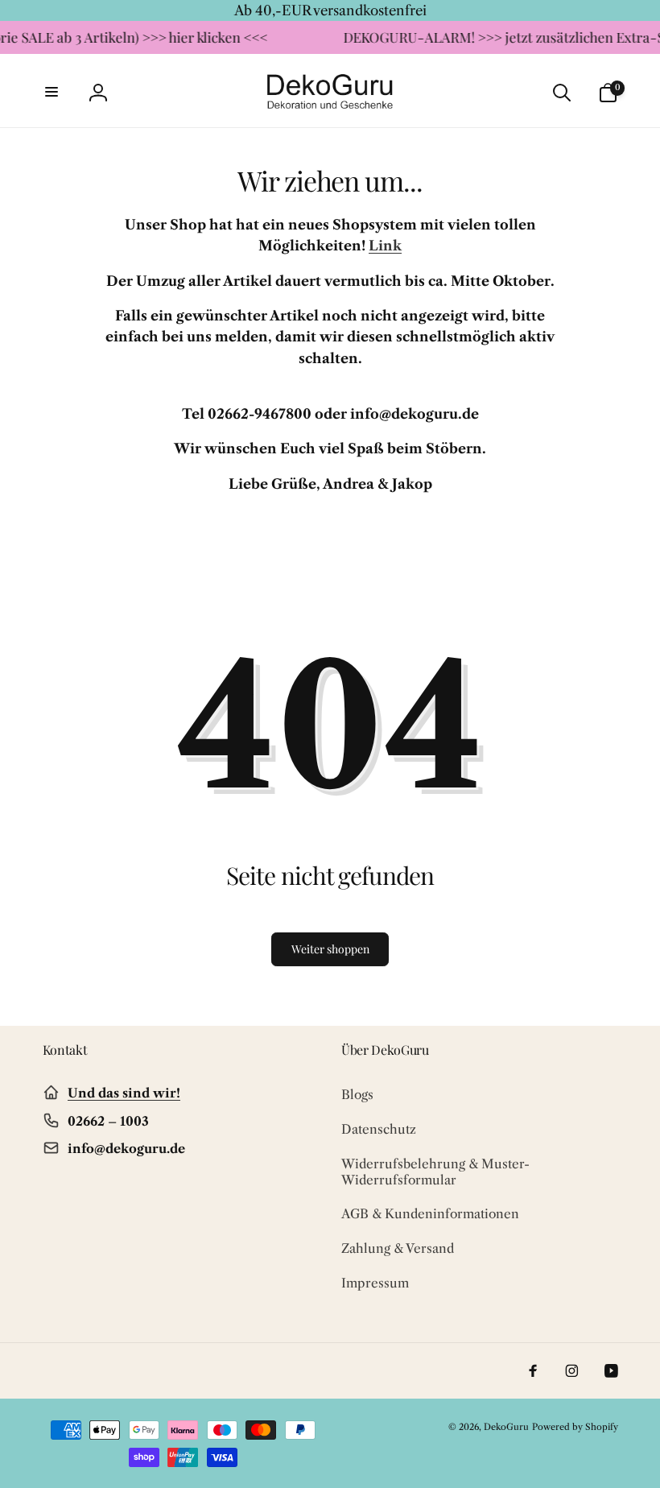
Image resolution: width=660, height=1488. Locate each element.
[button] (52, 92)
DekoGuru (506, 1426)
